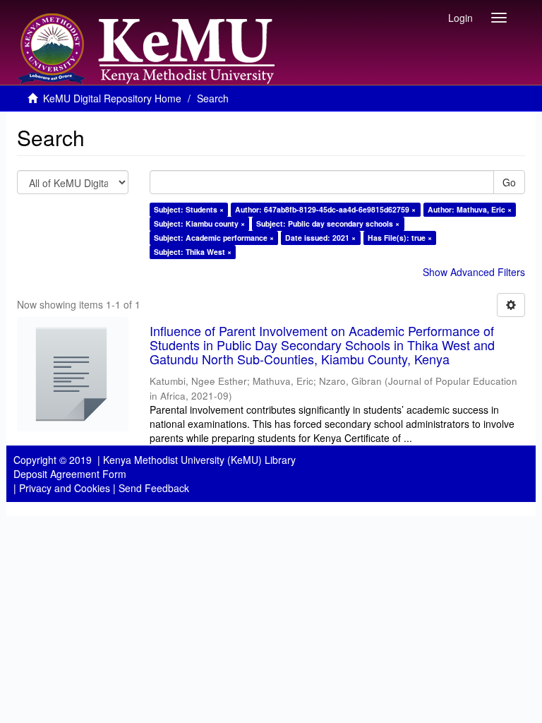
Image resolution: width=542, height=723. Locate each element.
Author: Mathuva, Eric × (470, 209)
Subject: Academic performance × (214, 237)
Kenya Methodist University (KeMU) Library (199, 460)
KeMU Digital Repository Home (112, 98)
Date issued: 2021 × (320, 237)
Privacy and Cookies (64, 488)
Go (509, 182)
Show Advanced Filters (474, 272)
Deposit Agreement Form (69, 474)
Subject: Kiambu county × (199, 223)
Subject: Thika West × (192, 251)
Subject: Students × (189, 209)
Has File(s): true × (400, 237)
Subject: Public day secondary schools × (327, 223)
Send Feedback (154, 488)
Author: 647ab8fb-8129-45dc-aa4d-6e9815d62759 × (325, 209)
